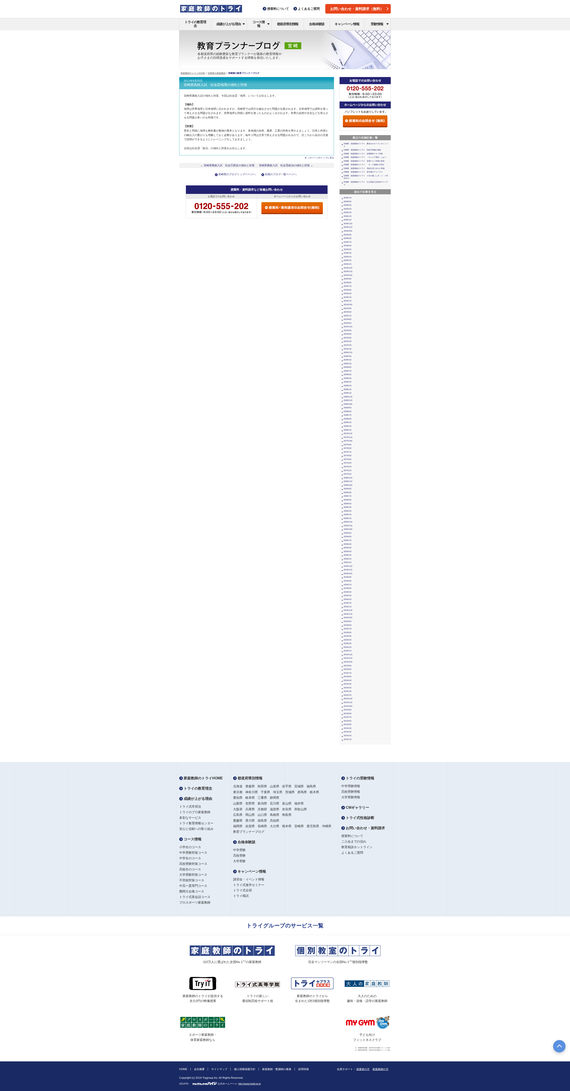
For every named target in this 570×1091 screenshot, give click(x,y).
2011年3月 (348, 732)
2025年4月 (348, 209)
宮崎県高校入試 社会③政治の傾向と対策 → (286, 165)
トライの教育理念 (195, 24)
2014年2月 (348, 603)
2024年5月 (348, 249)
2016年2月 (348, 515)
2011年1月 (348, 739)
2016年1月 (348, 518)
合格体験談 (316, 24)
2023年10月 (348, 275)
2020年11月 (348, 352)
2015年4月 (348, 552)
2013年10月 (348, 618)
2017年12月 (348, 434)
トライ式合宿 (242, 890)
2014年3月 (348, 599)
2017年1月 (348, 474)
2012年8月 (348, 669)
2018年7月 (348, 415)
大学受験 (239, 861)
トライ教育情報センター (196, 823)
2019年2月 (348, 389)
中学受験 (239, 850)
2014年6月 (348, 588)
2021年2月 (348, 349)
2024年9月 (348, 235)
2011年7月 (348, 717)
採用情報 (303, 1069)
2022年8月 (348, 312)
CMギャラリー (357, 807)
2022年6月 (348, 319)
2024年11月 (348, 227)
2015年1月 (348, 562)
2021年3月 (348, 345)
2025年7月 (348, 198)
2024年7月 (348, 242)
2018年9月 (348, 408)
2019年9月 (348, 367)
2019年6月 (348, 375)
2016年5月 (348, 504)
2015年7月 (348, 540)
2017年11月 (348, 437)
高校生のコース (190, 869)
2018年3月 (348, 422)
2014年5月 (348, 592)
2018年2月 (348, 426)
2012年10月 (348, 662)
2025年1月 (348, 220)
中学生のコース (190, 858)
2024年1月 (348, 264)
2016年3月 (348, 511)
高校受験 (239, 855)
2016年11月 (348, 481)
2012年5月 (348, 680)
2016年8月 (348, 493)
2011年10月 (348, 706)
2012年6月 (348, 677)
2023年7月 (348, 286)
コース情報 (258, 24)
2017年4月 (348, 463)
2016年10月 (348, 485)
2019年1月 (348, 393)
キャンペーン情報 (347, 24)
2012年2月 (348, 691)
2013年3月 (348, 643)
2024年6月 (348, 246)
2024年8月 (348, 238)
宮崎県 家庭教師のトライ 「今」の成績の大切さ (364, 165)
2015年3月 (348, 555)
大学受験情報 (350, 797)
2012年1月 (348, 695)
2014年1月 (348, 607)
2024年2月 (348, 260)
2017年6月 (348, 456)
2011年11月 (348, 702)
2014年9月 (348, 577)
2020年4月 (348, 360)
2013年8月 (348, 625)
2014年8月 (348, 581)
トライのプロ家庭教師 (194, 812)
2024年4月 (348, 253)
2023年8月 (348, 283)
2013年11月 (348, 614)
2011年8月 (348, 714)
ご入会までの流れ (353, 841)
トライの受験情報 (359, 778)
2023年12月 (348, 268)
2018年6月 (348, 419)
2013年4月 (348, 640)
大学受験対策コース (193, 874)
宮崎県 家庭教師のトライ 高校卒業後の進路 (362, 150)
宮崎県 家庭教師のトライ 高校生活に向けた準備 (364, 168)
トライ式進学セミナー (248, 885)
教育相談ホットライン (357, 847)
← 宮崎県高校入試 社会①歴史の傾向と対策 (227, 165)
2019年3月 (348, 386)
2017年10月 (348, 441)
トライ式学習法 (190, 806)
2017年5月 (348, 459)
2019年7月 (348, 371)
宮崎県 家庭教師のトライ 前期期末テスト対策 (363, 154)
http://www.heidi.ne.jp (249, 1083)
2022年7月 (348, 316)
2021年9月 (348, 330)
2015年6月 (348, 544)
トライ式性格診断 (359, 818)
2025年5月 (348, 205)
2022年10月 (348, 305)
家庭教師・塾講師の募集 (276, 1069)
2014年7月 (348, 585)
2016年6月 (348, 500)
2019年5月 (348, 378)
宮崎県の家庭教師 (217, 73)
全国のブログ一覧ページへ (281, 174)
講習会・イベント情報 (248, 879)
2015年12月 (348, 522)
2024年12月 (348, 224)
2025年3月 (348, 212)
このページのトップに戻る (320, 157)
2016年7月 (348, 496)
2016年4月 (348, 507)
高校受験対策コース (193, 863)
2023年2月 (348, 297)
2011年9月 (348, 710)
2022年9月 (348, 308)
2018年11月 (348, 400)
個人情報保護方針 (244, 1069)
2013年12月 (348, 610)
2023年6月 (348, 290)
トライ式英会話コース (194, 897)
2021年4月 (348, 341)
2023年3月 (348, 294)
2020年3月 (348, 364)
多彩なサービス (190, 817)
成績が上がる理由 (228, 24)
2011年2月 (348, 736)
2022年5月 (348, 323)
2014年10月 (348, 574)
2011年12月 (348, 699)
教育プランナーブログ (248, 831)
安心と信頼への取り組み (196, 829)
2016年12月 (348, 478)
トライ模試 (241, 896)
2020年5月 (348, 356)
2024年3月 (348, 257)
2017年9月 (348, 445)
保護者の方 (363, 1069)
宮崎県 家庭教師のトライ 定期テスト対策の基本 (364, 161)
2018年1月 (348, 430)
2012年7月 (348, 673)
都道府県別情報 (288, 24)
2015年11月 (348, 526)
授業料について (352, 836)
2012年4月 (348, 684)
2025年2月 (348, 216)
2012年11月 (348, 658)
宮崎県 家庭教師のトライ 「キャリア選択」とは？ (365, 157)
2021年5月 (348, 338)
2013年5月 (348, 636)
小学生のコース (190, 847)
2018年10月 (348, 404)
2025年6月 (348, 202)
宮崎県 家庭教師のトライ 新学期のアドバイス (363, 172)
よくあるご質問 (352, 852)
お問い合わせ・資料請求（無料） (357, 9)
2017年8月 (348, 448)
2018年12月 (348, 397)
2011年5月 (348, 724)
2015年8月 (348, 537)
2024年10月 (348, 231)
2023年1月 (348, 301)
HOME (183, 1069)
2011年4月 (348, 728)
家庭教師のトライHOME (193, 73)
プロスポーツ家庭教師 (194, 902)
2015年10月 (348, 529)
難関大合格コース (191, 891)
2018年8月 (348, 411)
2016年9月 (348, 489)
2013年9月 (348, 621)
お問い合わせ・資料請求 (365, 828)
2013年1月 (348, 651)
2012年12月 (348, 655)
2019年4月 (348, 382)
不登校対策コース (191, 880)
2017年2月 (348, 470)
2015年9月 (348, 533)
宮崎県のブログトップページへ (237, 174)
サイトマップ (219, 1069)
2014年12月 (348, 566)
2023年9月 (348, 279)
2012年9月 (348, 666)
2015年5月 (348, 548)
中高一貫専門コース (193, 886)
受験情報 (377, 24)
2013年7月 (348, 629)
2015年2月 (348, 559)
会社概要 (199, 1069)
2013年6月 (348, 633)
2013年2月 (348, 647)
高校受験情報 (350, 791)
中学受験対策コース (193, 852)
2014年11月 (348, 570)
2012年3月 (348, 688)
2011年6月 (348, 721)
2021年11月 (348, 327)
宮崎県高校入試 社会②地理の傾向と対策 (215, 85)
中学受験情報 (350, 786)
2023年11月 (348, 271)
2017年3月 (348, 467)
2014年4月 (348, 596)
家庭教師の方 (381, 1069)
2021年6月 (348, 334)
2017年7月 (348, 452)
